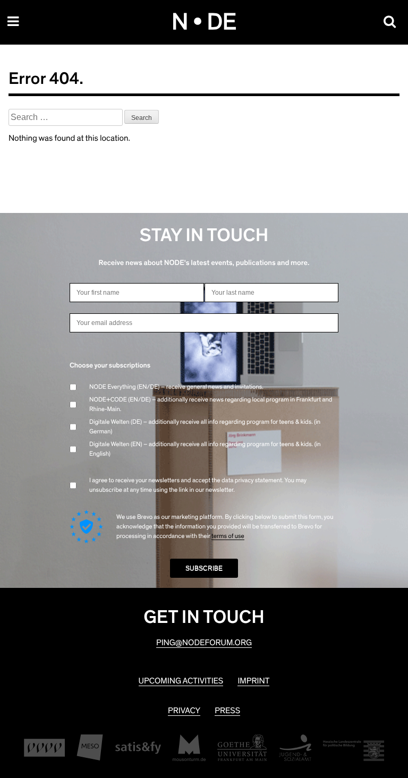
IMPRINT (253, 681)
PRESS (227, 711)
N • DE (204, 22)
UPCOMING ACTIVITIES (181, 681)
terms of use (227, 536)
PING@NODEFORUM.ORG (204, 643)
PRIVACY (184, 711)
